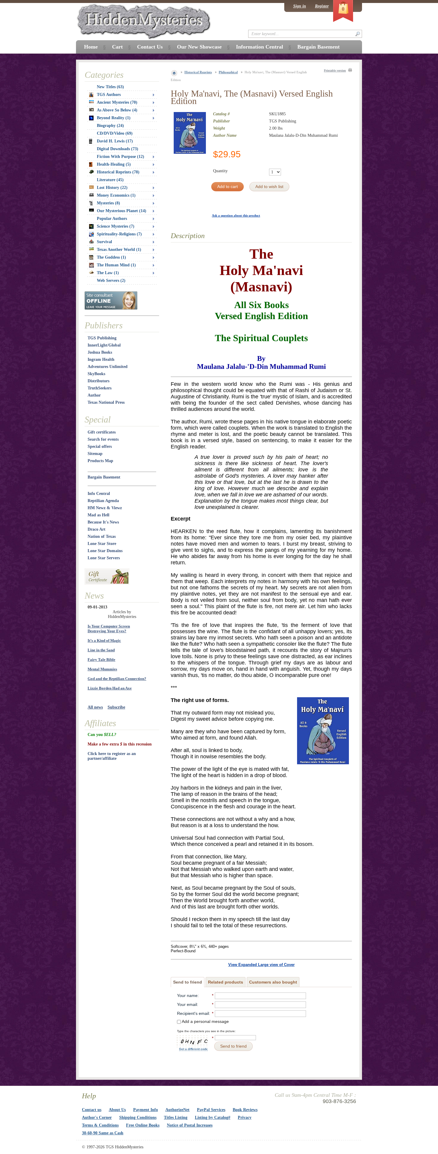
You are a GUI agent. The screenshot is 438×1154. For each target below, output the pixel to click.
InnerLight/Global (104, 345)
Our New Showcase (199, 47)
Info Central (99, 493)
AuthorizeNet (177, 1110)
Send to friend (187, 982)
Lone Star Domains (105, 551)
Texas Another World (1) (119, 249)
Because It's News (103, 522)
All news (95, 707)
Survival (104, 242)
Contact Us (150, 47)
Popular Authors (112, 218)
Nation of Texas (102, 536)
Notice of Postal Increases (189, 1125)
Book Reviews (245, 1110)
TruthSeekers (99, 388)
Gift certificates (102, 432)
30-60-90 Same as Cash (102, 1133)
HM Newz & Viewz (105, 508)
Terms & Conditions (100, 1125)
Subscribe (116, 707)
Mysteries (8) (108, 203)
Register (322, 6)
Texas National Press (106, 402)
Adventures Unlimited (108, 366)
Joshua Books (100, 352)
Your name (187, 995)
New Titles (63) (110, 87)
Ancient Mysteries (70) (117, 102)
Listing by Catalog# (212, 1117)
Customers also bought (273, 982)
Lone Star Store (102, 543)
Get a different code (193, 1049)
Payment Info (145, 1110)
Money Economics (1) (116, 195)
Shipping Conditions (137, 1117)
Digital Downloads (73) (117, 149)
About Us (117, 1110)
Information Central (259, 47)
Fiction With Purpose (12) (120, 156)
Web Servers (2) (111, 280)
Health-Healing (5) (114, 164)
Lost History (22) (112, 187)
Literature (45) (110, 180)
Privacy (244, 1117)
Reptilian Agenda (103, 500)
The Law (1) (108, 273)
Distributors (98, 381)
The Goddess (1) (111, 257)
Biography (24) (110, 125)
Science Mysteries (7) (115, 226)
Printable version (335, 70)
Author (94, 395)
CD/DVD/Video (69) (115, 133)
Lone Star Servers (104, 558)
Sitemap (95, 453)
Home (91, 47)
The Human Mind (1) (116, 265)
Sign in (299, 6)
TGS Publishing (102, 338)
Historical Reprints (198, 72)
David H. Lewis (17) (115, 141)
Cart (117, 47)
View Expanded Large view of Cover (261, 964)
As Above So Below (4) (117, 110)
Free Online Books (142, 1125)
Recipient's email (193, 1013)
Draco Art (96, 529)
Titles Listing (175, 1117)
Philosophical (228, 72)
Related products (225, 982)
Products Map (100, 461)
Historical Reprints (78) (118, 172)
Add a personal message (205, 1021)
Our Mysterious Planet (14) (121, 211)
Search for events (103, 439)
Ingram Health (101, 359)
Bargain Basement (104, 477)
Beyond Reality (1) (114, 118)
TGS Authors (109, 94)
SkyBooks (96, 374)
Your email (187, 1004)
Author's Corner (97, 1117)
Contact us (91, 1110)
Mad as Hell (98, 515)
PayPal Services (211, 1110)
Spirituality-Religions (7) (119, 234)
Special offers (100, 446)
